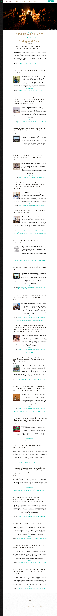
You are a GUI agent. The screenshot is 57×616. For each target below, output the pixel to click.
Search (34, 37)
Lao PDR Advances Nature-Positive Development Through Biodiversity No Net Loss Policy (28, 47)
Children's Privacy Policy (31, 606)
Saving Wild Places (27, 63)
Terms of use (19, 606)
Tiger (43, 230)
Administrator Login (39, 606)
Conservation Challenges (34, 63)
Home (17, 1)
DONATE (27, 595)
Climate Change (42, 63)
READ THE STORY (29, 61)
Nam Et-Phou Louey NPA (23, 233)
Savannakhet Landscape (23, 122)
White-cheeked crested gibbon (36, 230)
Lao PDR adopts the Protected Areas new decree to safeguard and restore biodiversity (28, 546)
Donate (51, 1)
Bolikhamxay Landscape (34, 121)
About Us (21, 1)
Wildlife (25, 1)
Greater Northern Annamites (37, 232)
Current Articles (26, 37)
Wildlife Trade (33, 92)
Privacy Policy (25, 606)
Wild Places (30, 1)
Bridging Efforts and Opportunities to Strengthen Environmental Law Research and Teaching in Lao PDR (28, 157)
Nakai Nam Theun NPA (23, 260)
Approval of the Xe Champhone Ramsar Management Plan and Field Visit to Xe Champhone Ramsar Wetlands (29, 571)
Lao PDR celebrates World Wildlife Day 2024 (27, 523)
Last (27, 592)
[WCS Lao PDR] (1, 1)
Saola (17, 230)
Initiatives (35, 1)
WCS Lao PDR (8, 1)
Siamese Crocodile (22, 230)
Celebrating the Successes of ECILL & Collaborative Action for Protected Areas (29, 211)
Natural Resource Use (30, 65)
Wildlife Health (37, 235)
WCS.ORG (32, 595)
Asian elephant (28, 230)
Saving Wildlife (20, 63)
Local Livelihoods (31, 122)
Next (25, 592)
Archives (31, 37)
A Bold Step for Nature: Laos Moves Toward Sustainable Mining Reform (26, 241)
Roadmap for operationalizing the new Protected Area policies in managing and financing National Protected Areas (30, 297)
